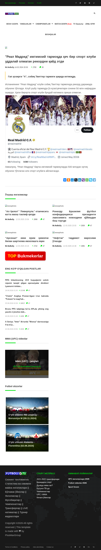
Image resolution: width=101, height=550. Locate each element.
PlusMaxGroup (13, 535)
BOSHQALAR (50, 34)
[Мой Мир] (72, 179)
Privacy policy (25, 547)
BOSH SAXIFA (12, 24)
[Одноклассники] (68, 179)
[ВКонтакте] (64, 179)
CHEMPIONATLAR (43, 24)
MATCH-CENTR (63, 24)
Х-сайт (39, 3)
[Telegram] (94, 179)
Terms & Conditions (11, 547)
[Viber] (83, 179)
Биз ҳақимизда (10, 3)
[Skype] (90, 179)
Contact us (50, 547)
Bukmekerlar (25, 256)
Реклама (22, 3)
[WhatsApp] (87, 179)
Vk (94, 547)
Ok (89, 547)
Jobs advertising (38, 547)
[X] (75, 179)
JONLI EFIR (90, 24)
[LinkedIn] (79, 179)
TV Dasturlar (78, 24)
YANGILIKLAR (25, 24)
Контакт (31, 3)
